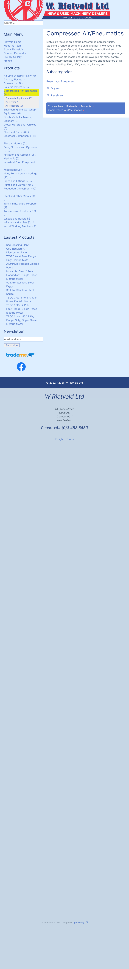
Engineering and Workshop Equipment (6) (20, 111)
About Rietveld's (13, 49)
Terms (70, 439)
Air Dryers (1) (12, 102)
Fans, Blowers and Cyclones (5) (20, 149)
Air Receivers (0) (14, 105)
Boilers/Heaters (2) (15, 87)
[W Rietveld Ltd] (21, 4)
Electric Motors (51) (15, 143)
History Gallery (13, 56)
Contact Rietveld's (15, 53)
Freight (8, 60)
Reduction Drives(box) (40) (20, 188)
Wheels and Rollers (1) (17, 218)
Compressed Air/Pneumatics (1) (20, 92)
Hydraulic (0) (11, 158)
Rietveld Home (12, 41)
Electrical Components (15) (20, 135)
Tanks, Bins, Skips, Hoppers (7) (20, 205)
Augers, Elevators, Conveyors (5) (14, 81)
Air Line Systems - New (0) (20, 75)
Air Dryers (53, 88)
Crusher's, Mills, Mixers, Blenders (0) (18, 118)
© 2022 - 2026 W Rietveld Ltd (64, 382)
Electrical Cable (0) (15, 132)
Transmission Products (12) (20, 211)
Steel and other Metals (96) (20, 196)
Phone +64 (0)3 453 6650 (64, 427)
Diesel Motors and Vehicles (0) (20, 126)
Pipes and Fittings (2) (16, 181)
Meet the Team (13, 45)
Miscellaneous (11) (14, 169)
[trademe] (21, 354)
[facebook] (21, 366)
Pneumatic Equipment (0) (19, 98)
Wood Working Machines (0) (20, 226)
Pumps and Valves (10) (17, 184)
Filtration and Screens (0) (19, 154)
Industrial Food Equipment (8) (19, 164)
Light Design (79, 922)
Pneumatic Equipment (60, 81)
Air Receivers (55, 95)
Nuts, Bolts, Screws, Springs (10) (20, 175)
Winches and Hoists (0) (17, 222)
